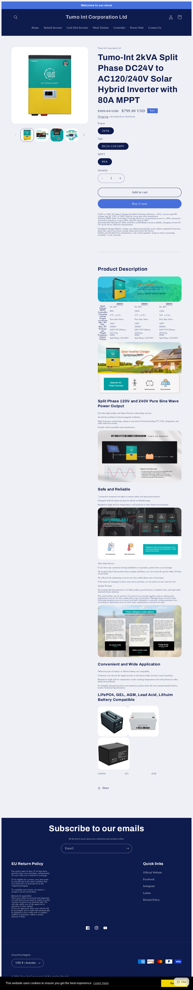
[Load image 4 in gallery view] (71, 134)
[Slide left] (15, 135)
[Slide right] (84, 135)
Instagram (149, 886)
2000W (119, 304)
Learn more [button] (101, 983)
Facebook (149, 879)
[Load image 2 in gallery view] (42, 134)
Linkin (147, 893)
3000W (144, 304)
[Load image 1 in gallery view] (27, 134)
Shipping (103, 116)
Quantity (103, 170)
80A (105, 161)
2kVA (106, 130)
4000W (169, 304)
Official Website (152, 872)
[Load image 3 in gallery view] (57, 134)
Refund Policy (151, 899)
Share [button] (105, 787)
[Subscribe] (127, 848)
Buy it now (140, 203)
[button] (15, 17)
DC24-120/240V (113, 146)
